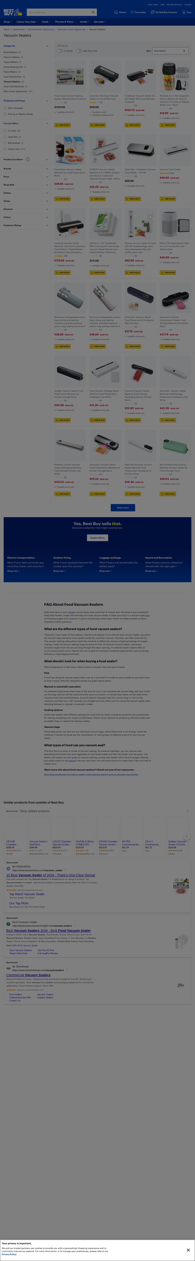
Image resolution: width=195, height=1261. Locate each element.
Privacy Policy (9, 1254)
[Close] (188, 1250)
